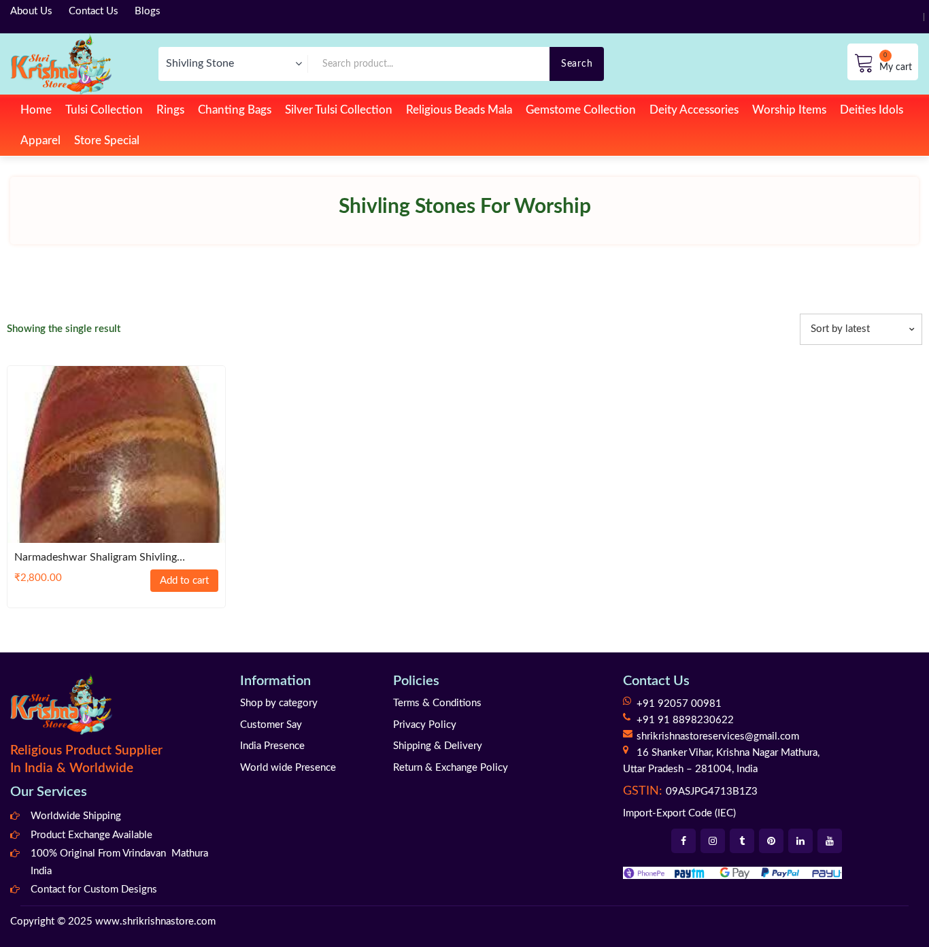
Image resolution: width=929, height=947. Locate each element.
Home (36, 110)
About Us (31, 11)
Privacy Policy (424, 725)
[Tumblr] (742, 841)
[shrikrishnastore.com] (61, 64)
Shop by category (279, 703)
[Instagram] (712, 841)
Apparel (40, 140)
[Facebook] (683, 841)
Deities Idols (871, 110)
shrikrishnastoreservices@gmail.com (718, 736)
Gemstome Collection (581, 110)
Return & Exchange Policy (450, 768)
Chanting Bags (234, 110)
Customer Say (271, 725)
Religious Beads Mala (459, 110)
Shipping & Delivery (437, 746)
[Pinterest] (771, 841)
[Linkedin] (800, 841)
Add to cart (184, 581)
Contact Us (93, 11)
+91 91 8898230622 (685, 720)
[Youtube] (829, 841)
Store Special (106, 140)
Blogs (148, 11)
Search (576, 64)
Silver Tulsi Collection (338, 110)
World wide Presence (288, 768)
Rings (170, 110)
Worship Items (789, 110)
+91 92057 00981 (679, 704)
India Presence (272, 746)
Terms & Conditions (437, 703)
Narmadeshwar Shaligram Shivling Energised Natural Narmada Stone (95, 558)
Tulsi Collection (104, 110)
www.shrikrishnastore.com (155, 921)
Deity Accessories (694, 110)
